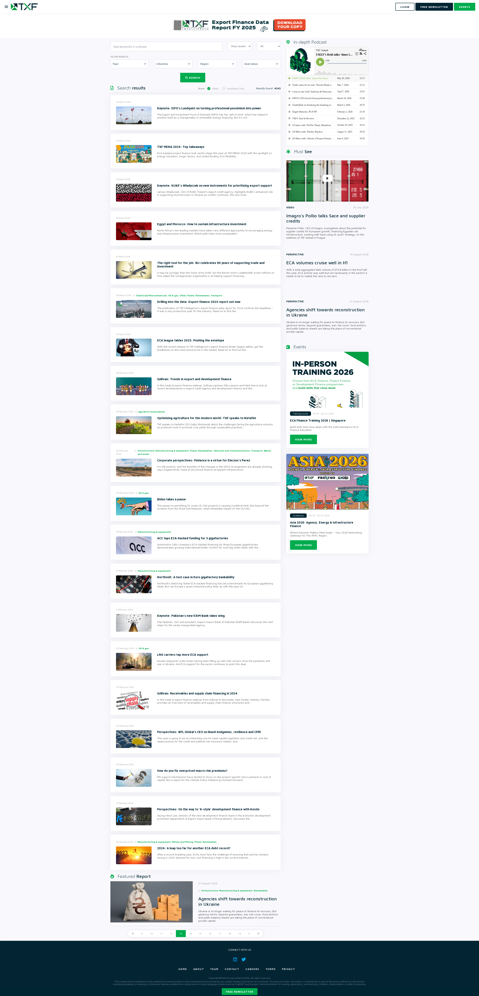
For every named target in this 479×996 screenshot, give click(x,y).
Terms (271, 969)
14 (190, 933)
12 (171, 933)
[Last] (258, 933)
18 (229, 933)
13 (181, 933)
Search (194, 77)
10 (151, 933)
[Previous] (142, 933)
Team (214, 969)
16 (210, 933)
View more (303, 439)
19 (239, 933)
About (198, 969)
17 (220, 933)
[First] (133, 933)
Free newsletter (239, 991)
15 (200, 933)
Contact (232, 969)
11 (161, 933)
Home (183, 969)
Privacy (288, 969)
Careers (252, 969)
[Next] (249, 933)
